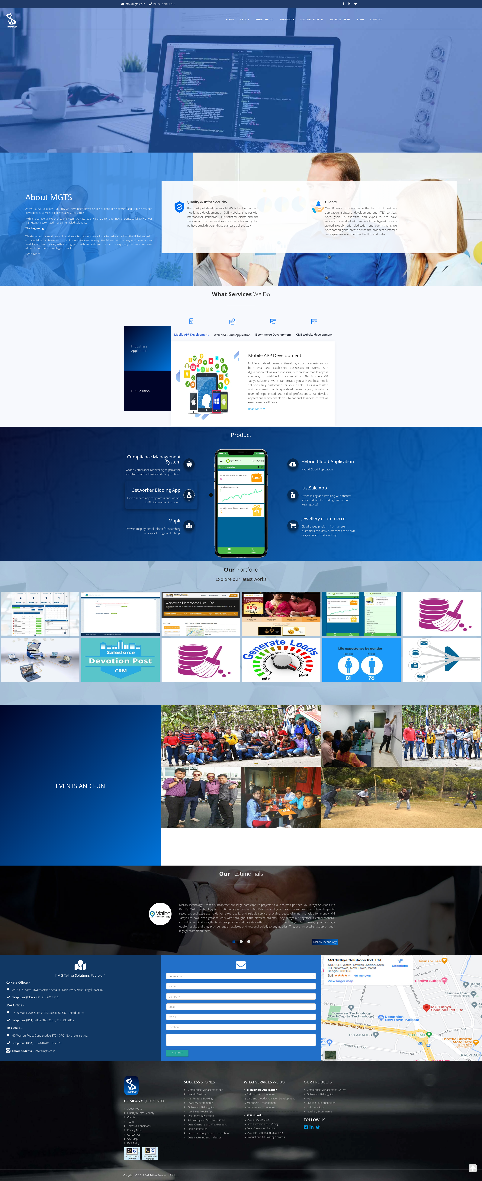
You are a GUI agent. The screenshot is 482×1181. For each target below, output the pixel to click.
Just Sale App (419, 608)
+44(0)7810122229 (49, 1043)
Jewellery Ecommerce (319, 1111)
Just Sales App (315, 1107)
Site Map (132, 1139)
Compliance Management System (326, 1090)
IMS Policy (133, 1143)
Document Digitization (26, 654)
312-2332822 (65, 1020)
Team (130, 1121)
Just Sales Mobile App (200, 1111)
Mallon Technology (325, 942)
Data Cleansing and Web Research (196, 654)
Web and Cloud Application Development (271, 1098)
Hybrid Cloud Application (321, 1103)
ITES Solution (140, 391)
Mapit (310, 1098)
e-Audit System (99, 608)
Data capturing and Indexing (433, 654)
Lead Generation (262, 654)
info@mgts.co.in (134, 4)
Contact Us (133, 1134)
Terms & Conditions (139, 1126)
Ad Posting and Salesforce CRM (114, 654)
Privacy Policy (135, 1130)
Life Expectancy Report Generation (357, 654)
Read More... (34, 254)
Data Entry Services (258, 1119)
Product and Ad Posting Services (266, 1137)
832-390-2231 (45, 1020)
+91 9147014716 (163, 4)
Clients (131, 1117)
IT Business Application (139, 348)
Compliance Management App (32, 608)
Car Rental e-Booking (185, 608)
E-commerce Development (262, 1107)
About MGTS (134, 1108)
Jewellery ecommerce (266, 608)
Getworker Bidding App (348, 608)
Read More (255, 409)
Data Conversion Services (262, 1128)
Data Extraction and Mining (262, 1124)
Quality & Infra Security (140, 1113)
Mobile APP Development (262, 1103)
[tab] (233, 941)
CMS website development (262, 1094)
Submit (177, 1053)
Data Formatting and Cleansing (265, 1132)
